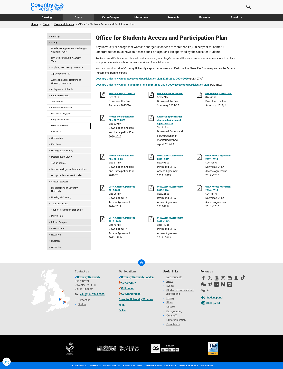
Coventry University (88, 277)
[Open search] (248, 7)
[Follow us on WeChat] (203, 284)
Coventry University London (137, 277)
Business (204, 17)
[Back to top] (141, 262)
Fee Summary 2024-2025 (170, 93)
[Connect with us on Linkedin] (230, 279)
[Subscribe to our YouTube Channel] (216, 279)
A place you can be (60, 73)
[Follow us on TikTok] (243, 277)
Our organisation (176, 320)
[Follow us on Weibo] (210, 284)
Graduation (57, 138)
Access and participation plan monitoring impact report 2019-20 (169, 120)
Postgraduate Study (61, 156)
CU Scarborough (131, 293)
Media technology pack (61, 113)
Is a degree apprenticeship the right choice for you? (69, 50)
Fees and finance (64, 24)
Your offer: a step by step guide (67, 209)
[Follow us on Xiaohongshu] (216, 284)
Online (122, 310)
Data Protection (206, 365)
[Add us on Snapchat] (236, 279)
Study (78, 17)
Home (34, 24)
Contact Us (56, 132)
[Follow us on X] (210, 278)
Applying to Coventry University (67, 67)
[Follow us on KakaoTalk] (230, 284)
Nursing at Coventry (61, 197)
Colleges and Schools (62, 89)
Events (170, 285)
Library (170, 298)
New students (174, 277)
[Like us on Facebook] (203, 279)
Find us (82, 304)
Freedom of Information (132, 365)
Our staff (171, 315)
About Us (236, 17)
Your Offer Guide (59, 203)
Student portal (214, 297)
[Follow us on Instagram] (223, 279)
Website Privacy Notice (188, 365)
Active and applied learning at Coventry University (66, 81)
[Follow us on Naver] (223, 284)
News (169, 281)
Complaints (173, 324)
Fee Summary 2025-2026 (122, 93)
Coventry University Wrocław (136, 299)
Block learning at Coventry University (64, 189)
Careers (170, 306)
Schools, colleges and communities (68, 169)
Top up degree (58, 163)
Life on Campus (110, 17)
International (141, 17)
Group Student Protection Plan (66, 175)
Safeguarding (174, 311)
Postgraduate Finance (61, 119)
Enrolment (56, 144)
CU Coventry (128, 282)
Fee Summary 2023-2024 (218, 93)
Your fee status (58, 101)
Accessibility (95, 365)
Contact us (84, 300)
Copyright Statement (111, 365)
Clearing (47, 17)
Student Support (59, 181)
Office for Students (59, 126)
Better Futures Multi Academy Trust (66, 60)
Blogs (169, 302)
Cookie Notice (170, 365)
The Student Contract (78, 365)
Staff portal (213, 303)
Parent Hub (57, 216)
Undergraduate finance (61, 107)
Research (173, 17)
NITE (122, 304)
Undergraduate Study (62, 150)
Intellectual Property (153, 365)
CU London (127, 288)
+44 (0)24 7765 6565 (92, 294)
